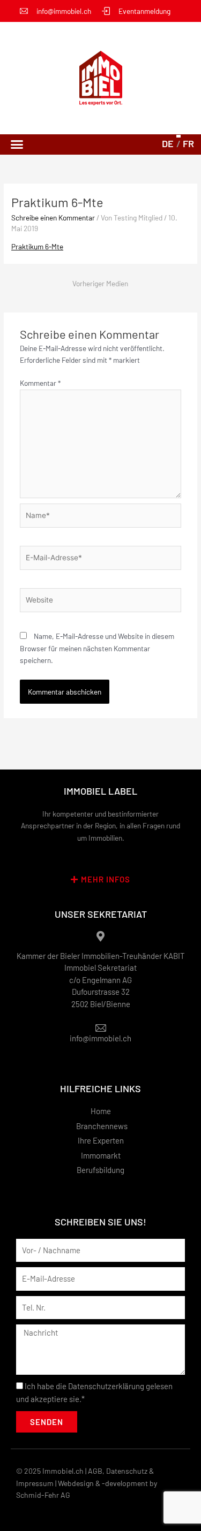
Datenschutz (126, 1470)
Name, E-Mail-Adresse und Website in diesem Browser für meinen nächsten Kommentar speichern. (97, 648)
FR (188, 143)
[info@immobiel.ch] (100, 1028)
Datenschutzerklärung (106, 1386)
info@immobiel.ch (100, 1038)
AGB (95, 1470)
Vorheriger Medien (100, 283)
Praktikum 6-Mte (37, 246)
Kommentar (40, 382)
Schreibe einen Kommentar (53, 217)
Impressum (35, 1483)
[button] (17, 144)
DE (168, 143)
